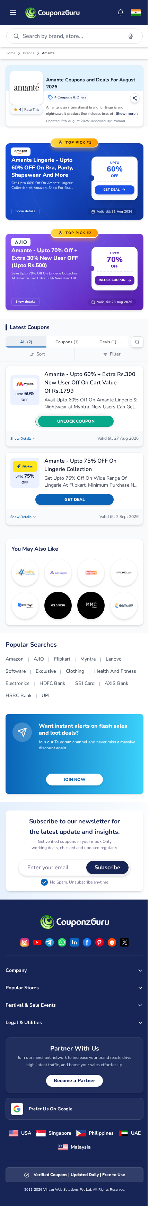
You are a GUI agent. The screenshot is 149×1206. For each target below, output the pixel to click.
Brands (28, 53)
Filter (115, 354)
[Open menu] (13, 12)
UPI (46, 695)
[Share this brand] (135, 98)
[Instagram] (24, 942)
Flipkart (62, 659)
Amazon (15, 659)
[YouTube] (37, 942)
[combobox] (71, 36)
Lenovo (114, 659)
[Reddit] (112, 942)
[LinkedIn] (74, 942)
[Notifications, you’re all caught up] (120, 12)
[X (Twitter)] (124, 942)
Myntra (88, 659)
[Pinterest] (99, 942)
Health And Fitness (115, 671)
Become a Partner (74, 1080)
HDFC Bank (52, 683)
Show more (125, 113)
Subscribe (107, 867)
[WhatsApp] (62, 942)
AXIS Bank (116, 683)
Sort (40, 354)
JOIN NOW (74, 779)
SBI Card (85, 683)
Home (10, 53)
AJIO (39, 659)
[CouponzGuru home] (52, 12)
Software (16, 671)
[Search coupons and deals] (137, 342)
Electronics (17, 683)
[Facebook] (87, 942)
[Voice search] (130, 36)
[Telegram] (49, 942)
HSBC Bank (19, 695)
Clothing (75, 671)
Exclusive (46, 671)
